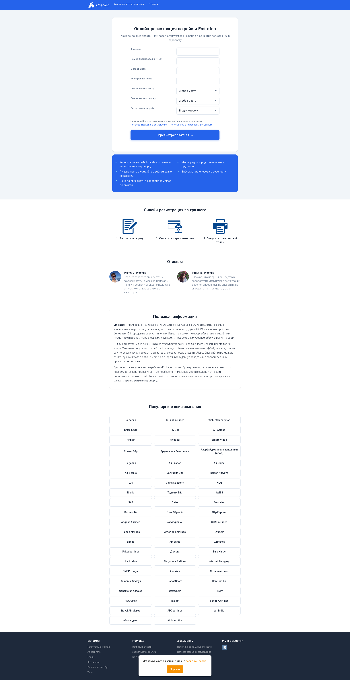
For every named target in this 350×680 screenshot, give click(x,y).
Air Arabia (131, 561)
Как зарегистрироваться (129, 4)
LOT (131, 482)
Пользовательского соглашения (149, 124)
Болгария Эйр (174, 472)
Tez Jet (175, 600)
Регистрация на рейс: (143, 108)
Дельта (175, 551)
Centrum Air (219, 581)
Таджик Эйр (175, 492)
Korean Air (130, 512)
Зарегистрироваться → (175, 135)
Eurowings (219, 551)
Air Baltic (175, 541)
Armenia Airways (131, 581)
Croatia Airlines (219, 571)
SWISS (219, 492)
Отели (91, 657)
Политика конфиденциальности (194, 646)
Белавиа (130, 420)
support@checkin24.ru (144, 651)
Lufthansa (219, 541)
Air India (219, 610)
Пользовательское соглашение (194, 651)
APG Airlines (175, 610)
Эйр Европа (219, 512)
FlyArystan (131, 600)
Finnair (131, 439)
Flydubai (175, 439)
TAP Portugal (131, 571)
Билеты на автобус (98, 667)
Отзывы (153, 4)
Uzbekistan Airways (130, 590)
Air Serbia (131, 472)
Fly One (175, 429)
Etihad (131, 541)
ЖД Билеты (94, 662)
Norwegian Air (175, 522)
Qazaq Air (175, 590)
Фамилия (136, 49)
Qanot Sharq (175, 581)
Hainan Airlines (131, 531)
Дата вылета (138, 68)
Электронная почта (141, 78)
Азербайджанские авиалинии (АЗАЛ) (219, 451)
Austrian (175, 571)
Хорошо (175, 669)
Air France (175, 463)
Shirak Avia (130, 429)
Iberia (130, 492)
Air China (219, 463)
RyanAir (219, 531)
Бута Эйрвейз (175, 512)
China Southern (175, 482)
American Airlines (175, 531)
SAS (130, 502)
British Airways (219, 472)
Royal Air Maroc (130, 610)
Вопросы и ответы (142, 646)
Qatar (175, 502)
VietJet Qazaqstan (219, 420)
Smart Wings (219, 439)
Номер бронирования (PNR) (146, 59)
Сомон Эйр (130, 451)
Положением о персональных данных (191, 124)
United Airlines (130, 551)
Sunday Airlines (219, 600)
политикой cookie (196, 660)
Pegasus (130, 463)
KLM (219, 482)
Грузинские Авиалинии (175, 451)
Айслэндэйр (130, 620)
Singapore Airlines (175, 561)
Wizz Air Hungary (219, 561)
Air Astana (219, 429)
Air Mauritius (175, 620)
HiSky (219, 590)
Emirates (219, 502)
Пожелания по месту (142, 88)
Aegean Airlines (130, 522)
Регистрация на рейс (99, 646)
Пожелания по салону (143, 98)
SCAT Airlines (219, 522)
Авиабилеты (94, 651)
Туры (90, 672)
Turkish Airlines (175, 420)
